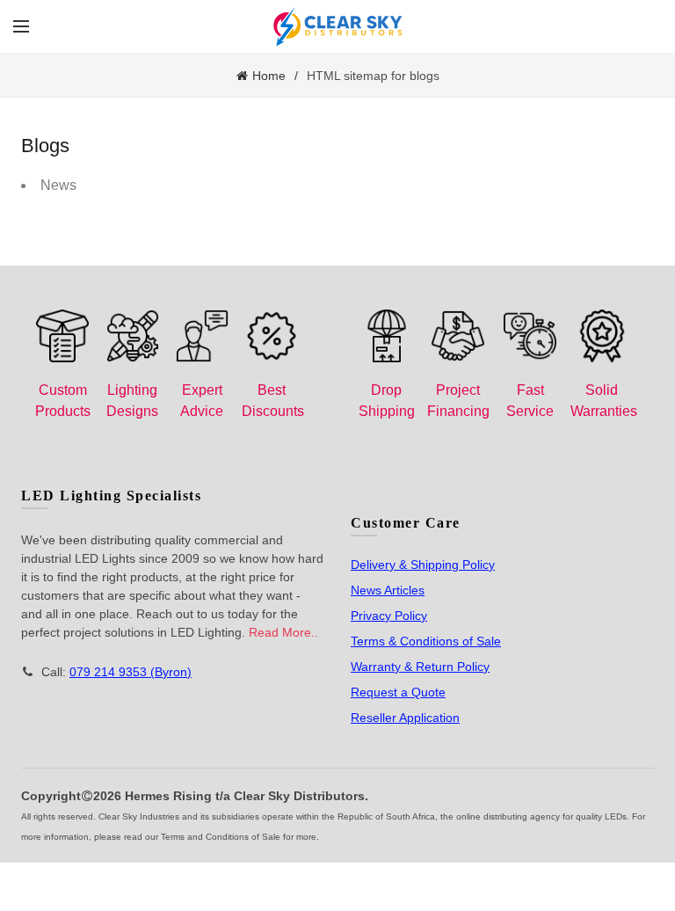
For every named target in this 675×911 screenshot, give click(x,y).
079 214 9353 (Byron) (130, 672)
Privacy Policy (389, 616)
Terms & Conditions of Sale (426, 641)
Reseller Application (405, 718)
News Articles (388, 590)
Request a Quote (398, 692)
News (58, 185)
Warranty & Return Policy (420, 667)
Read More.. (283, 632)
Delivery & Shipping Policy (423, 565)
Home (269, 76)
